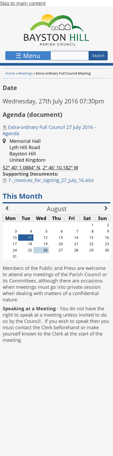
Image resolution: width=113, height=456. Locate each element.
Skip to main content (23, 3)
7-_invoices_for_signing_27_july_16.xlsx (51, 180)
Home (10, 73)
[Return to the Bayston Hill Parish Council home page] (56, 30)
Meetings (25, 73)
